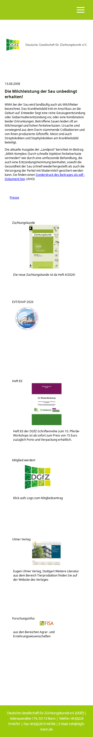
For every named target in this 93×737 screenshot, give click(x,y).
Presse (12, 197)
